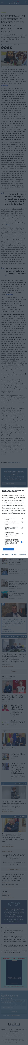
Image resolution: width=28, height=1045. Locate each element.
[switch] (22, 522)
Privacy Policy (22, 554)
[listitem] (14, 519)
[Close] (24, 490)
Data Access (14, 554)
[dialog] (14, 522)
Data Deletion (5, 554)
